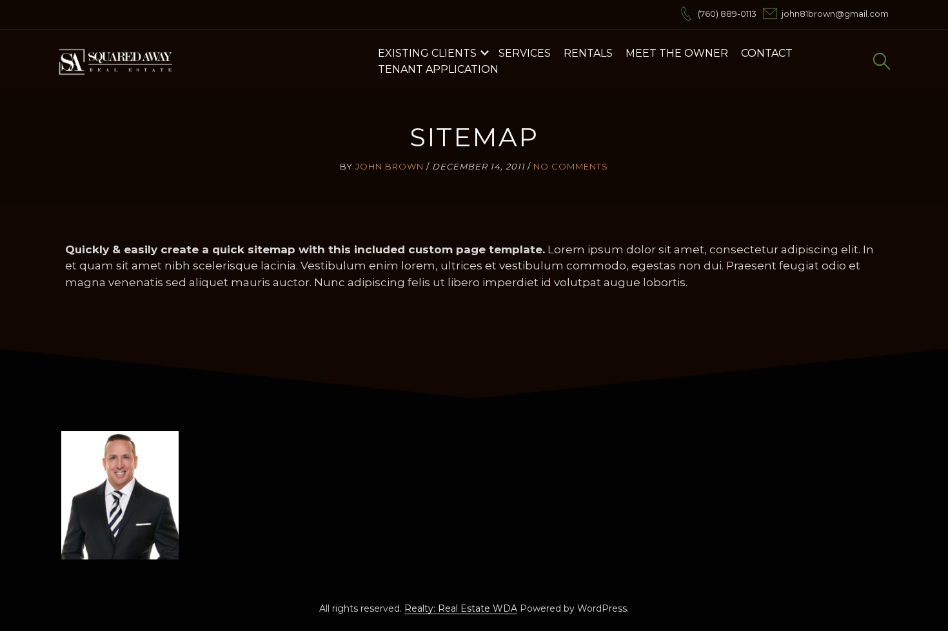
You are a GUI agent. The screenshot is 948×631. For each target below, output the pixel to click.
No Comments (570, 166)
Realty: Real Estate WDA (460, 608)
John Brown (389, 166)
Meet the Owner (677, 53)
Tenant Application (438, 69)
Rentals (588, 53)
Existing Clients (427, 53)
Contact (767, 53)
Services (525, 53)
